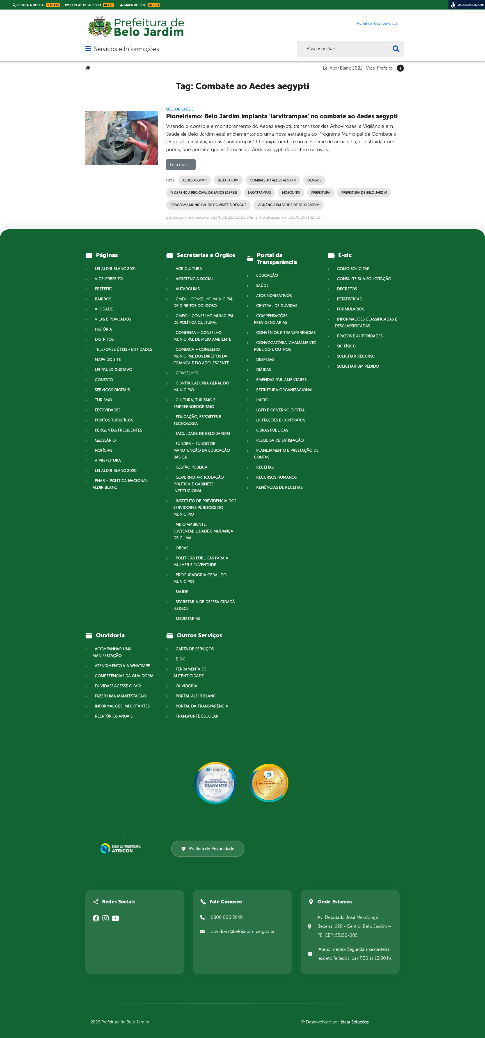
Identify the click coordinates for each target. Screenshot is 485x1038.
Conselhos (187, 373)
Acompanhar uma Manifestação (112, 652)
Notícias (103, 450)
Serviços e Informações (126, 48)
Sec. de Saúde (180, 109)
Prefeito (103, 289)
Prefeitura (320, 193)
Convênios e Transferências (285, 333)
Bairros (103, 299)
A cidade (104, 309)
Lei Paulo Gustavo (113, 370)
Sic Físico (346, 346)
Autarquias (188, 289)
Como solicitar (353, 269)
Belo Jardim (228, 180)
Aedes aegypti (194, 180)
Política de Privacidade (211, 848)
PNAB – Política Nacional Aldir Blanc (120, 484)
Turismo (103, 400)
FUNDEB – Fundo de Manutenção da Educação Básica (201, 450)
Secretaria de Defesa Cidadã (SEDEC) (204, 605)
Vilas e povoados (113, 319)
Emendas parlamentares (281, 380)
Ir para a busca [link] (37, 5)
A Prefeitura (108, 460)
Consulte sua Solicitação (364, 279)
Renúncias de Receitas (279, 487)
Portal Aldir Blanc (196, 696)
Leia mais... (181, 164)
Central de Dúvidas (276, 306)
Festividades (107, 410)
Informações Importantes (122, 706)
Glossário (105, 440)
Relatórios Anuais (113, 716)
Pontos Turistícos (114, 420)
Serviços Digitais (112, 390)
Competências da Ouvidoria (124, 676)
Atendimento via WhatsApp (122, 666)
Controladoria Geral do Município (201, 386)
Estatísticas (349, 299)
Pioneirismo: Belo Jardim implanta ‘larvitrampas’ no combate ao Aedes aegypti (282, 116)
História (103, 329)
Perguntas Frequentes (118, 430)
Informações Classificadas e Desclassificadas (366, 322)
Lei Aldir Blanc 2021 (342, 68)
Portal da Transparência (202, 706)
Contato (104, 380)
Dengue (314, 180)
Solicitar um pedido (358, 366)
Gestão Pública (191, 467)
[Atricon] (121, 848)
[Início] (88, 68)
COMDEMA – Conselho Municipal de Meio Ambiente (202, 336)
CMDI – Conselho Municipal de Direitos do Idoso (203, 302)
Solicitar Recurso (356, 356)
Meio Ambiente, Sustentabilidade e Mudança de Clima (203, 531)
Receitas (265, 467)
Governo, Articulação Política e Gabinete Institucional (198, 484)
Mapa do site (108, 359)
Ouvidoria (186, 686)
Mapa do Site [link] (141, 5)
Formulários (350, 309)
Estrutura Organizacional (284, 390)
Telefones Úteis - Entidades (123, 349)
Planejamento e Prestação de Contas (286, 453)
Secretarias (188, 619)
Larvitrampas (259, 193)
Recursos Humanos (276, 477)
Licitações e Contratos (280, 420)
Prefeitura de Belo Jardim (364, 193)
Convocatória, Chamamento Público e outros (285, 346)
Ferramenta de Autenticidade (190, 672)
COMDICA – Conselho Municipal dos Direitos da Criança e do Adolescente (201, 356)
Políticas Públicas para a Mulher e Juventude (200, 561)
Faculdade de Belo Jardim (203, 434)
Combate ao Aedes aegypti (273, 180)
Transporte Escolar (197, 716)
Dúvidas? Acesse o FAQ (118, 686)
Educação (267, 275)
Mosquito (291, 193)
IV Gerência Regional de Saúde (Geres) (203, 193)
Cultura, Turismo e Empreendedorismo (194, 403)
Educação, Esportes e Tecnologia (197, 420)
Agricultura (189, 269)
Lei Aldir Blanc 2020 (116, 471)
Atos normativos (274, 296)
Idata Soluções (355, 1022)
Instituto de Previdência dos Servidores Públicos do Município (204, 507)
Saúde (182, 592)
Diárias (263, 370)
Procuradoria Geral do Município (200, 578)
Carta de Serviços (195, 649)
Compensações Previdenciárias (270, 319)
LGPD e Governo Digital (280, 410)
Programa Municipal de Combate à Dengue (208, 205)
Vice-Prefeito (379, 68)
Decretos (347, 289)
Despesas (265, 359)
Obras (182, 548)
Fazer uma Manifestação (120, 696)
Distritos (104, 339)
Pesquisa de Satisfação (280, 440)
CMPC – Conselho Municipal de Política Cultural (203, 319)
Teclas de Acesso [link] (91, 5)
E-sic (181, 659)
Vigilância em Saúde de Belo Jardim (288, 205)
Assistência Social (195, 279)
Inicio (262, 400)
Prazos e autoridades (360, 336)
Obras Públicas (272, 430)
